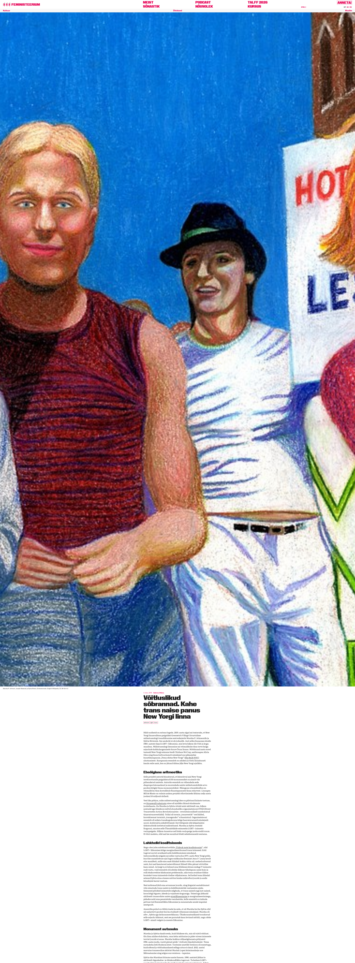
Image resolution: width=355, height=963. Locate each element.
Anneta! (344, 2)
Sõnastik (151, 6)
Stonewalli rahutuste (156, 803)
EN (348, 7)
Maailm (348, 10)
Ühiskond (177, 10)
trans (156, 722)
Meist (148, 2)
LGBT (152, 722)
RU (351, 7)
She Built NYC (191, 757)
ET (345, 7)
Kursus (254, 6)
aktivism (146, 722)
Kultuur (6, 10)
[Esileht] (21, 4)
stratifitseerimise (179, 896)
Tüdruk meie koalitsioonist (189, 847)
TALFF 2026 (257, 2)
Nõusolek (204, 6)
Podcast (203, 2)
